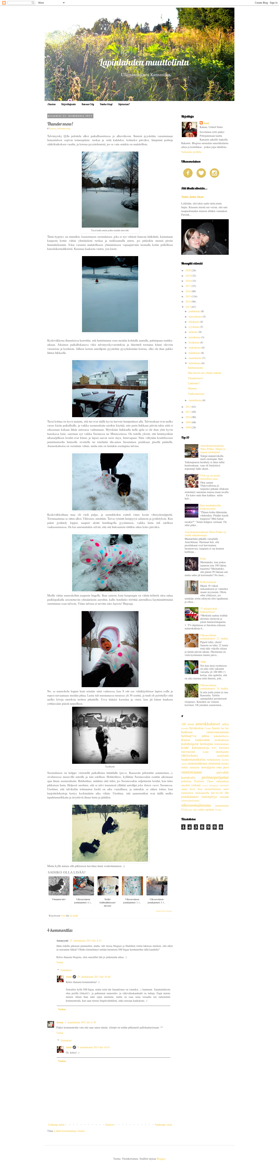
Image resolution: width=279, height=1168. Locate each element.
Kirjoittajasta (68, 104)
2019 (188, 275)
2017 (188, 286)
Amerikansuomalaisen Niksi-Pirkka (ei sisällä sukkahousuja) (205, 533)
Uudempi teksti (56, 1124)
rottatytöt (224, 785)
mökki (184, 767)
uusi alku (192, 809)
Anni (69, 977)
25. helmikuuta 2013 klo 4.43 (85, 940)
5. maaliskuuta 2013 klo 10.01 (93, 1047)
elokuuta (194, 332)
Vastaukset (66, 970)
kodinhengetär (190, 744)
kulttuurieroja (63, 128)
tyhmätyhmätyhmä (190, 800)
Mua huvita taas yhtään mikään (204, 373)
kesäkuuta (194, 342)
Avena (59, 1022)
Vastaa (59, 962)
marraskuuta (196, 316)
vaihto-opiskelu (206, 809)
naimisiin (194, 767)
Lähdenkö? (194, 383)
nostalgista (208, 767)
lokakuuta (194, 321)
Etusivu (51, 104)
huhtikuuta (195, 353)
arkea (225, 724)
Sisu (200, 789)
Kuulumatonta (195, 367)
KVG (214, 748)
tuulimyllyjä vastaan (215, 796)
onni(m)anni (191, 772)
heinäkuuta (195, 337)
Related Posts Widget (164, 911)
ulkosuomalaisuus (196, 805)
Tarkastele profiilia (191, 152)
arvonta (184, 728)
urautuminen (222, 805)
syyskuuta (194, 327)
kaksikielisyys (221, 736)
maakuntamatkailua (193, 759)
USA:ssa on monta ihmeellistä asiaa (210, 477)
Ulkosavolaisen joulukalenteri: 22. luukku (214, 636)
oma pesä (222, 767)
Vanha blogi (106, 104)
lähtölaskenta (189, 755)
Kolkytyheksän (208, 582)
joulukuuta (195, 311)
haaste (216, 728)
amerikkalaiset (207, 723)
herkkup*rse (189, 736)
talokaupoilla (202, 793)
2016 (188, 291)
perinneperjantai (215, 777)
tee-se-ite (217, 792)
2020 (188, 270)
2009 (188, 422)
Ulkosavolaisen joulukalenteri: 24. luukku (214, 686)
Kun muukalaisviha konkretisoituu (210, 506)
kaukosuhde (202, 740)
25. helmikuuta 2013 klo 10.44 (93, 976)
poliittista (186, 781)
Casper (208, 728)
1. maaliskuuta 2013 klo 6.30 (80, 1022)
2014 (188, 301)
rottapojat (213, 785)
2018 (188, 281)
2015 (188, 296)
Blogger (161, 1158)
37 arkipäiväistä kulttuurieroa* (208, 610)
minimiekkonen (197, 763)
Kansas (52, 128)
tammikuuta (195, 400)
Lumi (206, 752)
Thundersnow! (195, 378)
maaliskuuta (195, 358)
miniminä (214, 763)
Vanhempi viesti (163, 1124)
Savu (192, 789)
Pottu (203, 558)
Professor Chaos (204, 781)
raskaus (196, 785)
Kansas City (87, 104)
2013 (188, 307)
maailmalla (223, 755)
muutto (225, 763)
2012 (188, 406)
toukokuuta (195, 347)
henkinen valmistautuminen (205, 732)
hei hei (225, 728)
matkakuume (213, 759)
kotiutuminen (221, 744)
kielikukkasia (222, 740)
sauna (184, 789)
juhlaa (205, 736)
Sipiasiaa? (124, 104)
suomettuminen (213, 789)
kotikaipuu (206, 744)
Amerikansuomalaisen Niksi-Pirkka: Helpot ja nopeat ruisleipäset (212, 449)
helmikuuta (195, 363)
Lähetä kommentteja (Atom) (69, 1131)
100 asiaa (187, 724)
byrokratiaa (196, 728)
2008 (188, 427)
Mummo (192, 388)
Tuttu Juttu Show (192, 197)
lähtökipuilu (222, 752)
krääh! (185, 747)
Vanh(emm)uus (196, 393)
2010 (188, 417)
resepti (205, 785)
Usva (184, 809)
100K (203, 662)
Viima (218, 809)
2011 (188, 412)
